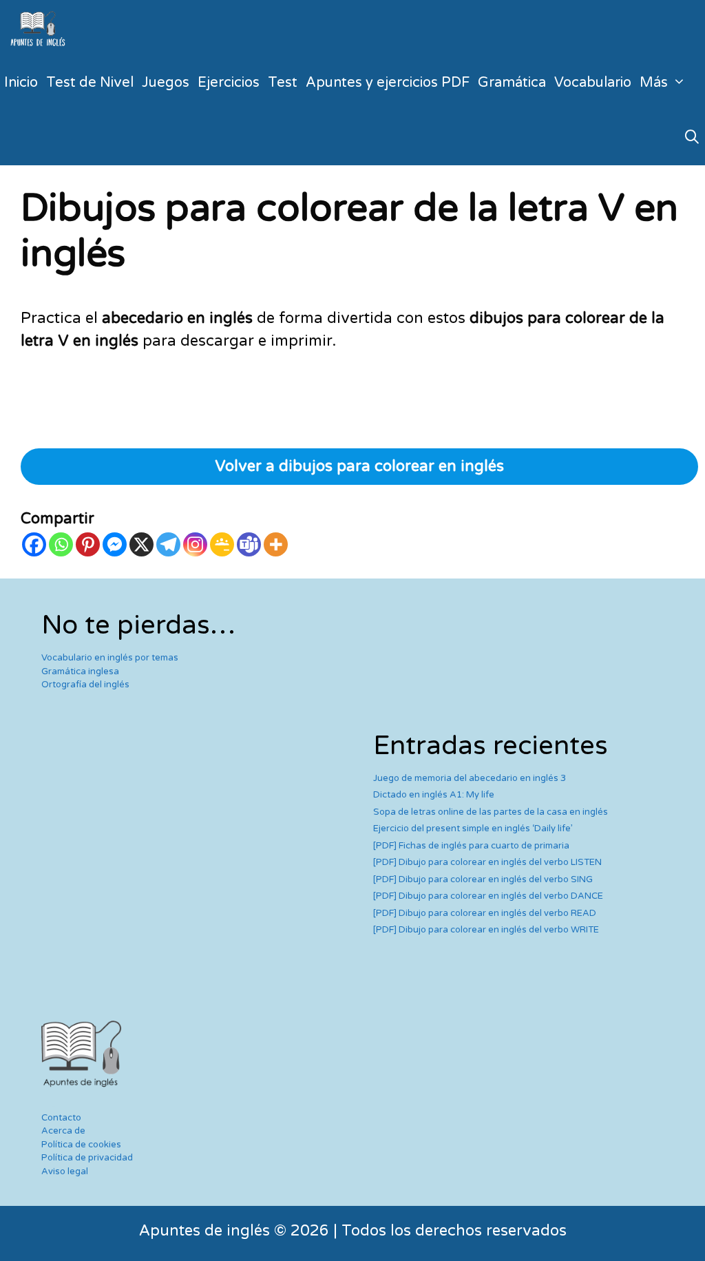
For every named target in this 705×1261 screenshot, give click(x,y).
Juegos (165, 82)
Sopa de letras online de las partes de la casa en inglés (490, 811)
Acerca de (63, 1130)
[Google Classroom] (222, 544)
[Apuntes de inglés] (40, 27)
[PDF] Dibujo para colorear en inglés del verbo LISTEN (487, 862)
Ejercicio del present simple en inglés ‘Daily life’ (473, 828)
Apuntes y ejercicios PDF (388, 82)
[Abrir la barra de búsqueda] (692, 137)
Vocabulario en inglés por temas (109, 657)
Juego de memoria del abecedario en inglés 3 (469, 778)
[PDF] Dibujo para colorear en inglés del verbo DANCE (488, 896)
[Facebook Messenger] (115, 544)
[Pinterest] (88, 544)
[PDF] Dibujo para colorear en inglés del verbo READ (484, 913)
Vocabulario (592, 82)
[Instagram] (195, 544)
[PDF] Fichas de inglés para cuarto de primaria (471, 845)
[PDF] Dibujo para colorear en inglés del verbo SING (483, 879)
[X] (141, 544)
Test (282, 82)
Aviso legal (64, 1171)
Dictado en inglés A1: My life (433, 794)
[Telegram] (168, 544)
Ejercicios (229, 82)
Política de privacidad (87, 1157)
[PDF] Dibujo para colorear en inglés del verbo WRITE (486, 929)
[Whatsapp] (61, 544)
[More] (276, 544)
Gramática (512, 82)
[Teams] (249, 544)
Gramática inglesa (80, 671)
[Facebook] (34, 544)
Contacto (61, 1117)
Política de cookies (81, 1144)
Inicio (21, 82)
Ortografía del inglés (85, 684)
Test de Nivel (90, 82)
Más (654, 82)
